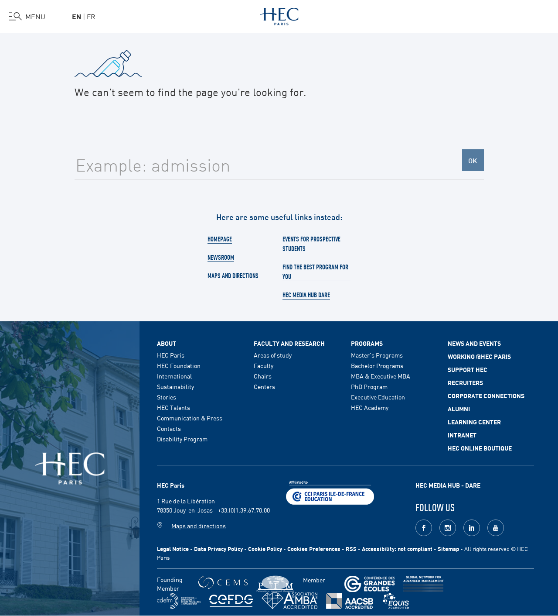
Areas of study (273, 355)
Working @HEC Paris (479, 356)
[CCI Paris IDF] (330, 491)
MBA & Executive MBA (380, 376)
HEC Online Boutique (480, 448)
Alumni (459, 408)
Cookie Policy (265, 548)
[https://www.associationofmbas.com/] (289, 600)
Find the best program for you (315, 271)
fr (91, 16)
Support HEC (467, 369)
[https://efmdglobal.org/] (395, 601)
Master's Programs (377, 355)
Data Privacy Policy (218, 548)
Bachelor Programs (377, 365)
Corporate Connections (486, 395)
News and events (474, 343)
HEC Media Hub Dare (306, 294)
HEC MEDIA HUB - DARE (447, 485)
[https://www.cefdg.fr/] (231, 601)
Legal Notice (173, 548)
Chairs (263, 376)
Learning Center (474, 421)
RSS (351, 548)
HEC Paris (170, 355)
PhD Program (369, 386)
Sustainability (175, 386)
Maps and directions (233, 275)
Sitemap (448, 548)
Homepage (220, 238)
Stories (166, 396)
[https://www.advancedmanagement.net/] (423, 584)
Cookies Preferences (313, 548)
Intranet (462, 434)
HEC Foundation (179, 365)
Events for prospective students (311, 243)
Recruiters (465, 382)
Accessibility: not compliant (397, 548)
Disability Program (182, 438)
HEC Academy (369, 407)
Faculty (263, 365)
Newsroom (221, 257)
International (174, 376)
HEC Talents (173, 407)
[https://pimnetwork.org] (275, 583)
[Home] (279, 15)
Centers (264, 386)
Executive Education (378, 396)
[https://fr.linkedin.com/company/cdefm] (179, 601)
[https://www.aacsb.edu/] (349, 601)
